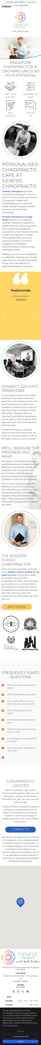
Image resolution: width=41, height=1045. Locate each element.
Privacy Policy (12, 1025)
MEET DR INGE (17, 607)
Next (37, 315)
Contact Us (30, 114)
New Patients (10, 114)
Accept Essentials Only (20, 1036)
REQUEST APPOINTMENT (15, 2)
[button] (20, 902)
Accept (20, 1041)
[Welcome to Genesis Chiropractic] (20, 32)
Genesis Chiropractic (12, 192)
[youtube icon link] (27, 992)
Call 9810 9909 (21, 5)
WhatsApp (31, 2)
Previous (4, 315)
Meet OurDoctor (10, 95)
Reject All (20, 1031)
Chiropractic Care (30, 95)
